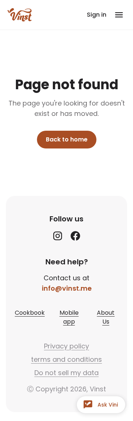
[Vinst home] (19, 14)
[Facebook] (75, 236)
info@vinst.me (67, 288)
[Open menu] (119, 14)
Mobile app (69, 317)
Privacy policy (66, 346)
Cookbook (30, 312)
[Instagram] (58, 236)
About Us (106, 317)
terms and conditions (66, 359)
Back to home (67, 139)
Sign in (96, 14)
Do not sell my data (66, 372)
